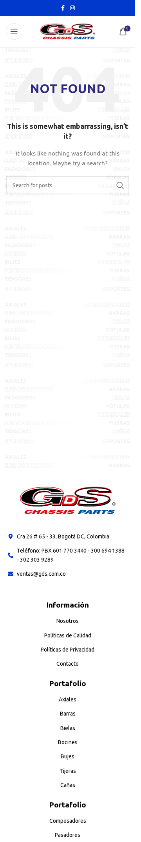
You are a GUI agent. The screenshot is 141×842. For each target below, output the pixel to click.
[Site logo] (67, 31)
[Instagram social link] (72, 8)
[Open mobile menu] (14, 31)
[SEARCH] (120, 185)
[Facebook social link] (63, 8)
